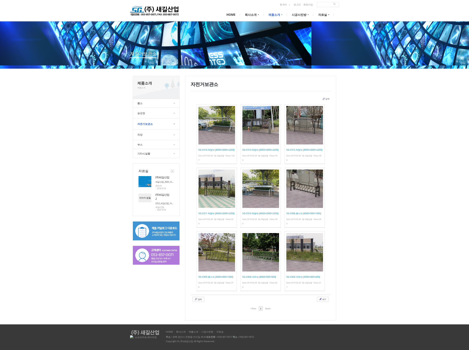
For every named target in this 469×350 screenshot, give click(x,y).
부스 (156, 144)
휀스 (156, 103)
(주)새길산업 (162, 177)
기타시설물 (156, 153)
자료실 (323, 15)
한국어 (283, 4)
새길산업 (159, 207)
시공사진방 (299, 15)
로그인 (297, 4)
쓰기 (324, 299)
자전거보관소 (156, 124)
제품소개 (274, 15)
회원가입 (308, 4)
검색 (327, 98)
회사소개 (251, 15)
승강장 (156, 113)
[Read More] (217, 134)
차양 (156, 134)
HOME (230, 15)
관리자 (158, 185)
